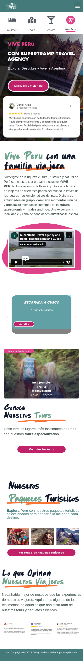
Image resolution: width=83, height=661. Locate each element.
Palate (51, 30)
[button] (77, 6)
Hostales (12, 30)
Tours (31, 30)
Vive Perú (70, 29)
